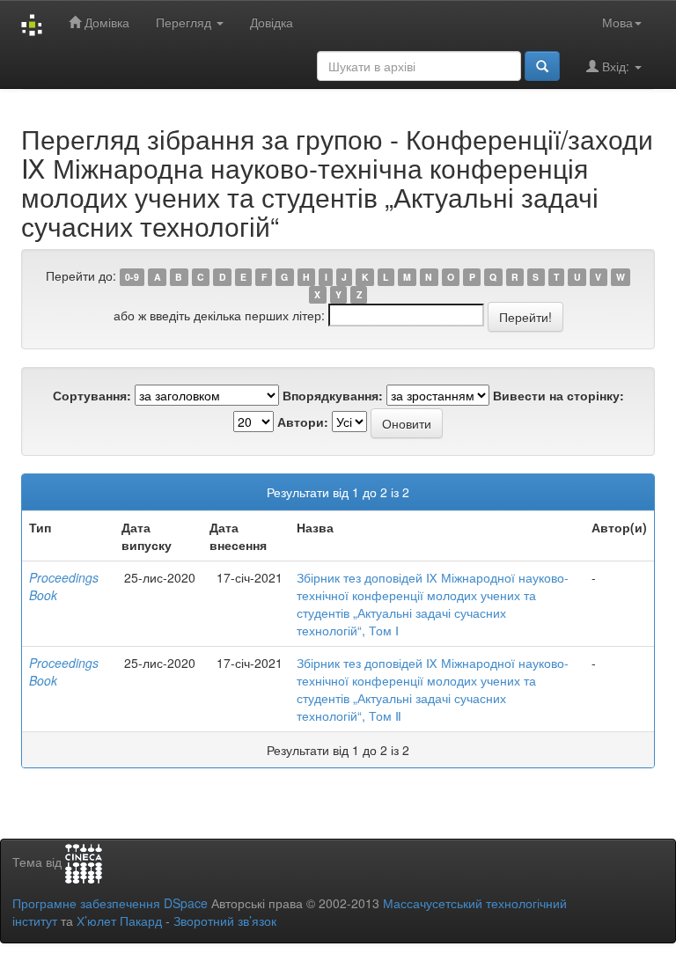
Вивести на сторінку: (558, 395)
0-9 (132, 276)
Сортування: (92, 395)
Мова (617, 22)
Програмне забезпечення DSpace (110, 903)
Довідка (271, 22)
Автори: (302, 421)
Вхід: (616, 66)
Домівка (105, 22)
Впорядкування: (333, 395)
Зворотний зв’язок (224, 920)
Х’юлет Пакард (119, 920)
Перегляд (185, 22)
